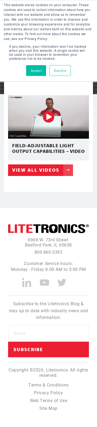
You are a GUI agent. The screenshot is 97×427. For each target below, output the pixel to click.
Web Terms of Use (48, 400)
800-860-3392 (48, 252)
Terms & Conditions (48, 385)
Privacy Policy (48, 392)
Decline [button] (60, 70)
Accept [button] (36, 70)
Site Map (48, 408)
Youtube (44, 280)
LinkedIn (27, 280)
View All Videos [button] (35, 170)
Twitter (62, 280)
